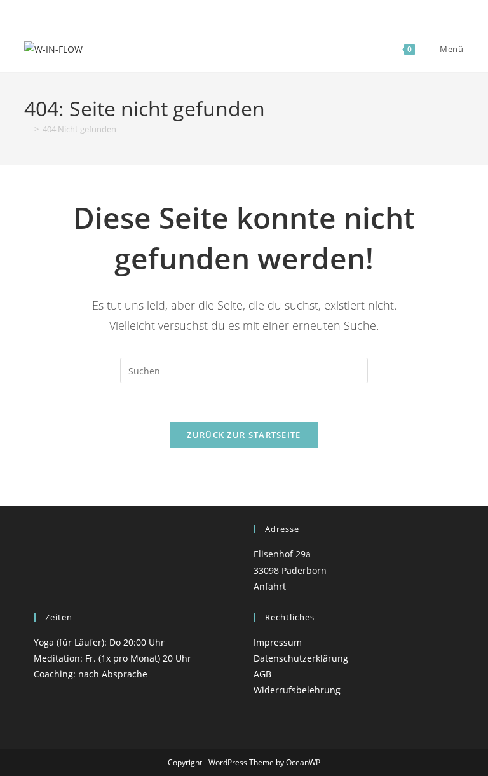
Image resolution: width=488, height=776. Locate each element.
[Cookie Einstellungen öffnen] (28, 760)
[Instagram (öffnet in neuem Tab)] (234, 11)
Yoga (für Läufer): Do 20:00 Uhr (99, 642)
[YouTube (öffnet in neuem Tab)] (249, 11)
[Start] (27, 129)
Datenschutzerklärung (301, 658)
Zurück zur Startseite (244, 434)
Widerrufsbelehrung (297, 690)
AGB (262, 674)
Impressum (278, 642)
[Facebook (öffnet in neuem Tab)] (222, 11)
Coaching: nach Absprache (90, 674)
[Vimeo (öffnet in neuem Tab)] (264, 11)
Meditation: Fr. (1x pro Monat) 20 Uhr (112, 658)
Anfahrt (270, 586)
